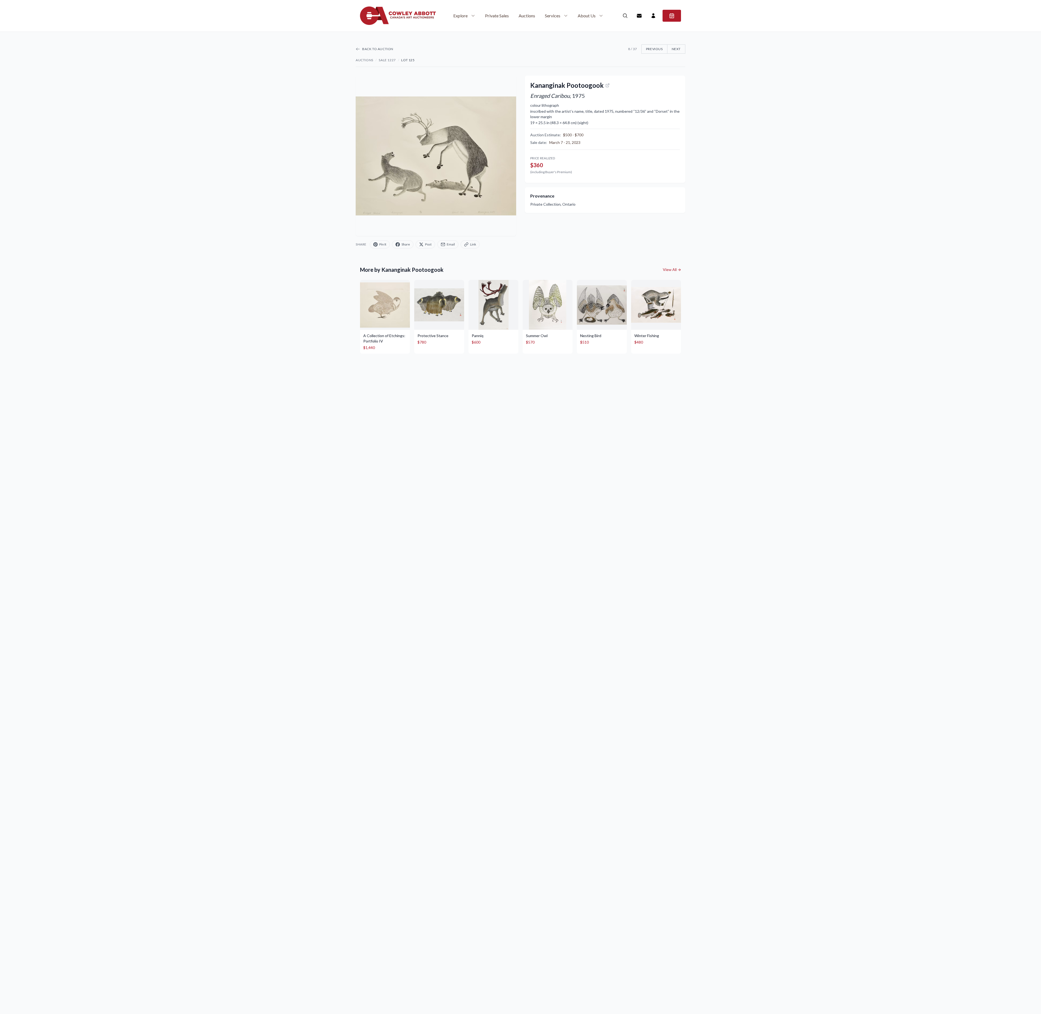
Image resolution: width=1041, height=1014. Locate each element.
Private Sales (497, 15)
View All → (672, 269)
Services (552, 15)
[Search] (625, 16)
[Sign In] (653, 16)
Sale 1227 (387, 60)
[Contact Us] (639, 16)
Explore (460, 15)
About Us (587, 15)
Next (676, 49)
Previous (654, 49)
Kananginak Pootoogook (567, 85)
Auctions (527, 15)
